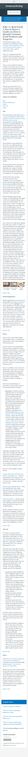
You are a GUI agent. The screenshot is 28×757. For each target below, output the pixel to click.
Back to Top (6, 293)
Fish (4, 100)
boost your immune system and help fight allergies (15, 413)
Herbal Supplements (9, 102)
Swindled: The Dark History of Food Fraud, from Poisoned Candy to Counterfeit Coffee (13, 47)
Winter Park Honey (8, 499)
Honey (5, 104)
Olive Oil (5, 106)
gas (20, 728)
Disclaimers (13, 745)
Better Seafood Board (9, 185)
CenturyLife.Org (14, 6)
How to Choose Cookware (12, 706)
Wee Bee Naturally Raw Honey (12, 486)
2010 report (13, 543)
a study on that (12, 644)
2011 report (11, 545)
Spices (5, 107)
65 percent (16, 360)
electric (5, 730)
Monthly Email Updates (9, 734)
